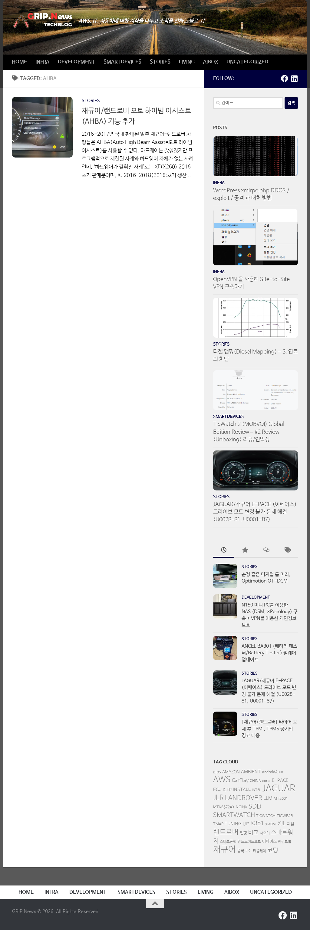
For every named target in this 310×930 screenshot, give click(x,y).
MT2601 (281, 799)
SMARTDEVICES (122, 62)
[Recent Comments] (266, 551)
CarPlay (240, 780)
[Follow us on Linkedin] (294, 78)
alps (217, 771)
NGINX (241, 807)
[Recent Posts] (223, 551)
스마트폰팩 (228, 842)
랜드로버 (226, 832)
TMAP (218, 824)
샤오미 (265, 833)
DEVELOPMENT (76, 62)
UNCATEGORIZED (247, 62)
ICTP (227, 789)
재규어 (224, 850)
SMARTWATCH (234, 815)
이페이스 (269, 841)
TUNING (233, 823)
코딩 (272, 850)
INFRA (42, 62)
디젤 (290, 824)
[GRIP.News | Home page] (42, 20)
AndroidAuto (272, 772)
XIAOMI (270, 824)
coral (266, 781)
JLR (218, 798)
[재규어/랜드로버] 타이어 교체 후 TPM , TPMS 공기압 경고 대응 (269, 729)
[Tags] (287, 551)
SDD (255, 806)
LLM (267, 798)
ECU (217, 789)
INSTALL (242, 789)
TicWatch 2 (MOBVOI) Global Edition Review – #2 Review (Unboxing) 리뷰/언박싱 (248, 431)
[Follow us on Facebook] (284, 78)
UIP (246, 824)
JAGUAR (278, 788)
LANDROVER (243, 798)
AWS (222, 779)
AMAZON (231, 771)
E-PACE (280, 780)
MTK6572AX (224, 807)
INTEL (256, 790)
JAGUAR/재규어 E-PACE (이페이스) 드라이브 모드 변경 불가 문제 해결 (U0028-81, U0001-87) (255, 512)
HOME (19, 62)
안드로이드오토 (249, 842)
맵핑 (243, 833)
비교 (253, 832)
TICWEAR (285, 816)
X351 (257, 823)
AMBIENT (251, 771)
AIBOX (210, 62)
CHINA (255, 781)
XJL (281, 824)
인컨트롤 (284, 842)
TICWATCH (265, 816)
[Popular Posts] (245, 551)
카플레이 (259, 851)
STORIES (160, 62)
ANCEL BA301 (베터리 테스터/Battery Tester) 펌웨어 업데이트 (269, 653)
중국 (240, 851)
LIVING (187, 62)
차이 (249, 851)
